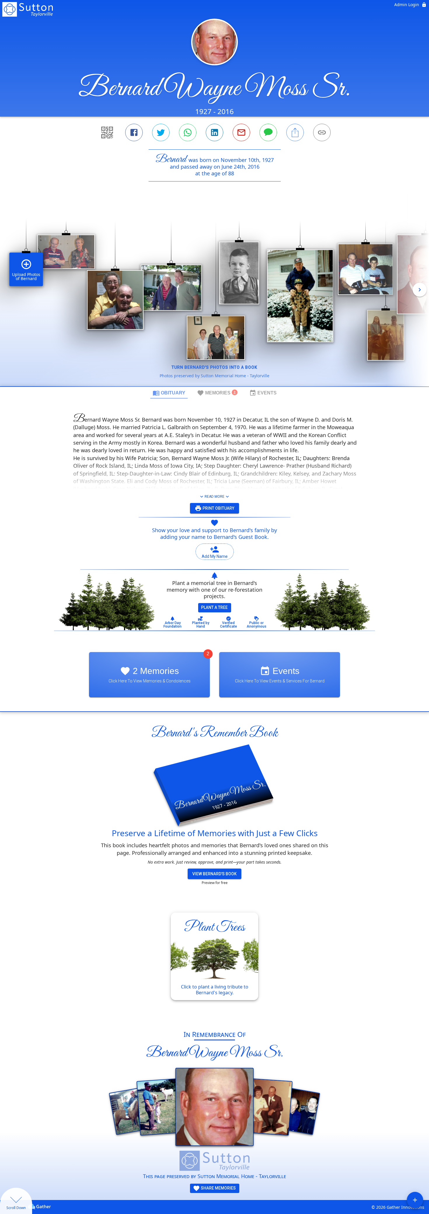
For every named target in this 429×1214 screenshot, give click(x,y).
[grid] (214, 294)
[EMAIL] (241, 132)
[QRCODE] (107, 132)
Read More (214, 497)
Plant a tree (214, 607)
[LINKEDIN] (214, 132)
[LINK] (322, 132)
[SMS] (268, 132)
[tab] (169, 393)
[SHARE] (295, 132)
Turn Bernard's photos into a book (214, 367)
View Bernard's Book (214, 873)
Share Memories (218, 1188)
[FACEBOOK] (134, 132)
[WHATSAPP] (187, 132)
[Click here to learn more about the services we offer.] (214, 1162)
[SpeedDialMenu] (415, 1200)
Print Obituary (218, 508)
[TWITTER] (161, 132)
